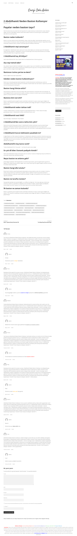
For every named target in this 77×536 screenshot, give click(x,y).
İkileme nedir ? (57, 40)
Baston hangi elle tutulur (29, 207)
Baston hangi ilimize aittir (39, 207)
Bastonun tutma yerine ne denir (38, 210)
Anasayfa (5, 3)
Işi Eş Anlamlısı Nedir (58, 125)
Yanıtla (11, 249)
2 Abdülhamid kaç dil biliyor (9, 203)
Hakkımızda (22, 3)
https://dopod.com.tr (19, 518)
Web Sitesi (5, 497)
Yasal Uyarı (17, 3)
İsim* (4, 487)
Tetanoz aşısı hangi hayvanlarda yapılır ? (62, 43)
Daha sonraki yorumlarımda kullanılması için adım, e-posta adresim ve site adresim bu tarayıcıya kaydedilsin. (23, 503)
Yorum (5, 473)
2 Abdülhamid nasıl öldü (20, 203)
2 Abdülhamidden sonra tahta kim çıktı (10, 205)
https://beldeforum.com (9, 518)
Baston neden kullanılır (18, 210)
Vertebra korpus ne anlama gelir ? (61, 22)
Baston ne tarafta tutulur (8, 210)
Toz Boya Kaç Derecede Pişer (44, 222)
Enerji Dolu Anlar (38, 10)
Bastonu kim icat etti (27, 210)
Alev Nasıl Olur (57, 117)
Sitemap (47, 518)
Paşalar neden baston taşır (20, 214)
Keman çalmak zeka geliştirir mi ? (60, 25)
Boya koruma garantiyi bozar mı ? (61, 28)
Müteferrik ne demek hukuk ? (60, 46)
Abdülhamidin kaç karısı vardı (9, 207)
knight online (38, 518)
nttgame (43, 518)
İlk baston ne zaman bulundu (9, 214)
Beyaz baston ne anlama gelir (9, 212)
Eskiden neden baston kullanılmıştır (38, 212)
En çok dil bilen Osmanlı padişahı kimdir (23, 212)
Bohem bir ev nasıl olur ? (59, 34)
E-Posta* (5, 492)
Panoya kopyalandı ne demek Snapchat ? (62, 37)
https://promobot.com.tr (29, 518)
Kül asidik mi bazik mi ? (59, 48)
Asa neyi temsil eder (19, 207)
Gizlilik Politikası (11, 3)
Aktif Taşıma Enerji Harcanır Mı (11, 222)
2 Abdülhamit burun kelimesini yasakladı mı (26, 205)
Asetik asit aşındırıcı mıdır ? (59, 31)
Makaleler (8, 200)
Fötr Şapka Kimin (58, 121)
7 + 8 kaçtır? (6, 506)
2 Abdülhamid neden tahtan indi (31, 203)
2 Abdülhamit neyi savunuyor (41, 205)
